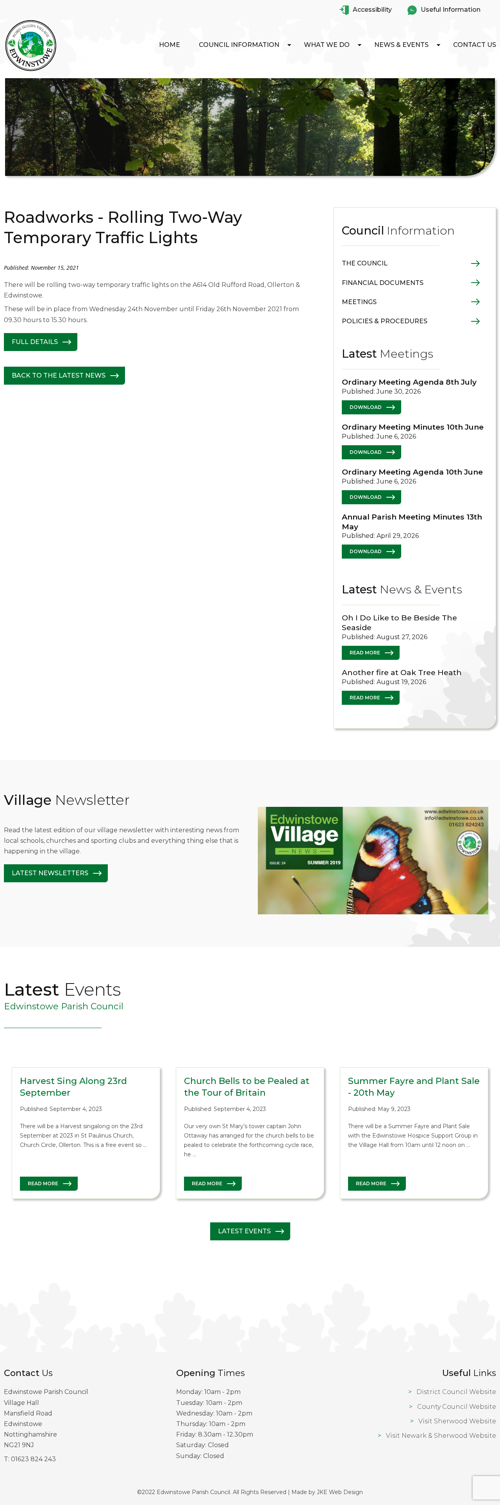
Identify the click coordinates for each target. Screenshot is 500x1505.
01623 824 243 (33, 1459)
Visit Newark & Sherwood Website (441, 1435)
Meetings (359, 302)
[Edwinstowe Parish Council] (31, 71)
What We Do (327, 44)
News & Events (401, 44)
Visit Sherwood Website (457, 1421)
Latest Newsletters (50, 873)
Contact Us (474, 44)
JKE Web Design (340, 1492)
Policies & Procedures (384, 321)
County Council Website (456, 1406)
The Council (365, 263)
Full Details (35, 342)
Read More (365, 653)
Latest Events (244, 1231)
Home (169, 44)
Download (366, 407)
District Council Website (456, 1392)
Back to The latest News (58, 375)
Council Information (239, 44)
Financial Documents (382, 283)
